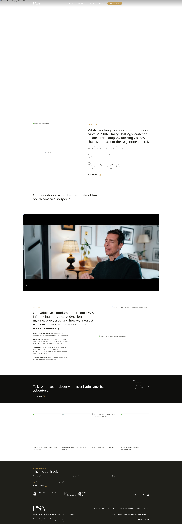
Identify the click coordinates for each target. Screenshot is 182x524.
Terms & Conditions (130, 514)
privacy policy (59, 482)
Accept (139, 519)
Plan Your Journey (115, 3)
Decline (146, 519)
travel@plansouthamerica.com (105, 508)
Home (35, 106)
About (90, 3)
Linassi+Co (71, 514)
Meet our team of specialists (115, 167)
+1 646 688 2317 (143, 508)
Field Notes (99, 3)
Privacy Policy (117, 514)
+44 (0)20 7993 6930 (127, 508)
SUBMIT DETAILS (38, 485)
